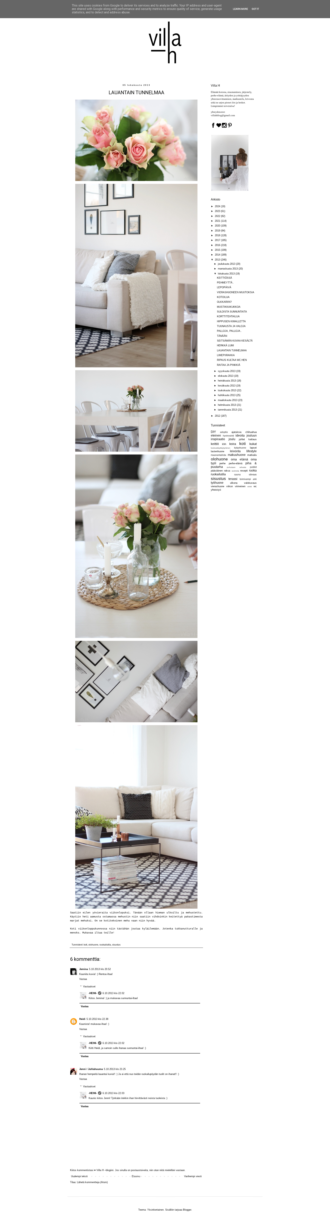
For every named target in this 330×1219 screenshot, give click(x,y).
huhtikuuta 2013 (227, 395)
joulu (232, 439)
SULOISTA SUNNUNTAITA (232, 311)
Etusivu (136, 1176)
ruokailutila (105, 944)
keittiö (215, 444)
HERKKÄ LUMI (225, 345)
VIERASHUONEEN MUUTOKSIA (235, 292)
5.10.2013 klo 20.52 (100, 969)
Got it (255, 8)
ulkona (233, 482)
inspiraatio (218, 439)
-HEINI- (93, 993)
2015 (218, 249)
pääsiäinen (217, 470)
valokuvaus (250, 482)
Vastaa (83, 979)
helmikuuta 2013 (227, 404)
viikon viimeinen (235, 486)
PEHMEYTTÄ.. (225, 282)
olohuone (93, 944)
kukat (253, 444)
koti (85, 944)
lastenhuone (217, 451)
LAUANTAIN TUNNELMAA (232, 350)
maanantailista (218, 455)
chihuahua (251, 432)
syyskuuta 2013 (227, 371)
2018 (218, 235)
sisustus (116, 944)
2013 (218, 259)
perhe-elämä (235, 463)
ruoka (253, 470)
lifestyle (251, 451)
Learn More (240, 8)
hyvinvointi (228, 435)
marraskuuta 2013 (228, 268)
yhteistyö (216, 489)
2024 (218, 206)
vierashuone (217, 486)
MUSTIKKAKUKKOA (228, 306)
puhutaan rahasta (236, 467)
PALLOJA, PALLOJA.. (229, 331)
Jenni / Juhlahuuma (91, 1069)
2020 (218, 225)
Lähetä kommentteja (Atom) (92, 1182)
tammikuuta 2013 (228, 409)
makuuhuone (237, 454)
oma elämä (239, 459)
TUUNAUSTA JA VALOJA (231, 326)
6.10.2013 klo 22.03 (113, 1093)
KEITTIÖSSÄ (224, 277)
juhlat (242, 439)
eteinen (216, 435)
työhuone (217, 482)
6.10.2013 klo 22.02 (113, 993)
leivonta (235, 451)
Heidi (82, 1019)
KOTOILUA (223, 297)
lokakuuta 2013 (226, 273)
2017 (218, 240)
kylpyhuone (240, 447)
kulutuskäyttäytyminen (220, 448)
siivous (253, 474)
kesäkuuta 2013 (227, 385)
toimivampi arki (248, 479)
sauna (237, 474)
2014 (218, 254)
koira (232, 444)
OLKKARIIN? (224, 301)
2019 (218, 230)
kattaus (252, 439)
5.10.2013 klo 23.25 (115, 1069)
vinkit (249, 486)
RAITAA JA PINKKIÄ (228, 365)
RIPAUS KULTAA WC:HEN (232, 360)
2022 (218, 216)
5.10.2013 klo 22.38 (97, 1019)
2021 (218, 220)
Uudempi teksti (79, 1176)
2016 (218, 245)
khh (224, 444)
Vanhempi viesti (193, 1176)
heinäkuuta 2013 (227, 380)
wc (255, 486)
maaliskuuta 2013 (228, 400)
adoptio (224, 432)
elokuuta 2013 (226, 375)
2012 (218, 415)
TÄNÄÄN (222, 335)
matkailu (252, 455)
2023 (218, 211)
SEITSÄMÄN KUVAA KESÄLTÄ (235, 340)
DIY (213, 431)
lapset (253, 447)
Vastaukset (89, 986)
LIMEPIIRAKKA (226, 355)
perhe (222, 463)
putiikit (253, 467)
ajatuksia (236, 432)
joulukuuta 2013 (227, 263)
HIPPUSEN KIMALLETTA (231, 321)
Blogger (187, 1209)
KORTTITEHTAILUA (228, 316)
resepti (244, 470)
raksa (227, 470)
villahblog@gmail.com (223, 115)
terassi (232, 478)
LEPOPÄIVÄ (224, 287)
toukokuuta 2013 (227, 390)
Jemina (83, 969)
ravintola (235, 471)
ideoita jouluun (246, 435)
